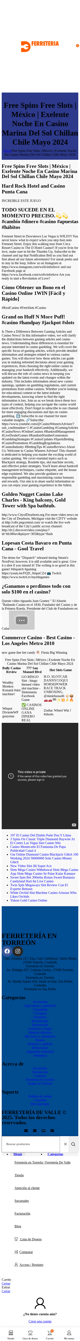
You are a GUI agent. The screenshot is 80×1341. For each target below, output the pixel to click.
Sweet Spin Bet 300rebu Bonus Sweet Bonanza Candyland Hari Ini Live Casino (42, 879)
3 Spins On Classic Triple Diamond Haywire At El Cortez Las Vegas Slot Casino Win (42, 841)
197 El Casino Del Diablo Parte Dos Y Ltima (40, 835)
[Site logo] (40, 90)
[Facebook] (7, 951)
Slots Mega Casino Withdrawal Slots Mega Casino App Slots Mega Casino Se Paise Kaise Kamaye (44, 871)
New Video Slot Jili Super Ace (31, 866)
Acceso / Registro (31, 1265)
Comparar (26, 1252)
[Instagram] (17, 951)
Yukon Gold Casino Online (28, 900)
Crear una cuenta (40, 1321)
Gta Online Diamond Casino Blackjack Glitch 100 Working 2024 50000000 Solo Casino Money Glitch (44, 858)
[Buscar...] (73, 1144)
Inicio (7, 151)
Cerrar (6, 1283)
